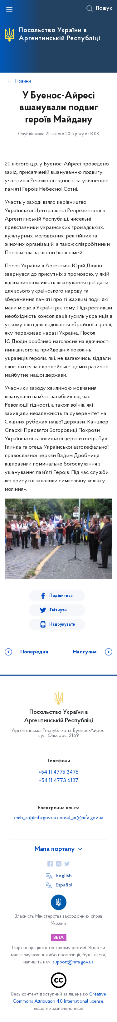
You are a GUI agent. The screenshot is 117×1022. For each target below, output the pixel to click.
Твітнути (58, 610)
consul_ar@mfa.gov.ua (80, 817)
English (64, 875)
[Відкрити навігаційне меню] (9, 9)
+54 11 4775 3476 (59, 772)
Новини (23, 81)
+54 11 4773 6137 (58, 781)
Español (64, 885)
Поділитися (61, 596)
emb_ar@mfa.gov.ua (35, 817)
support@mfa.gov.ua (73, 962)
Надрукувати (62, 624)
